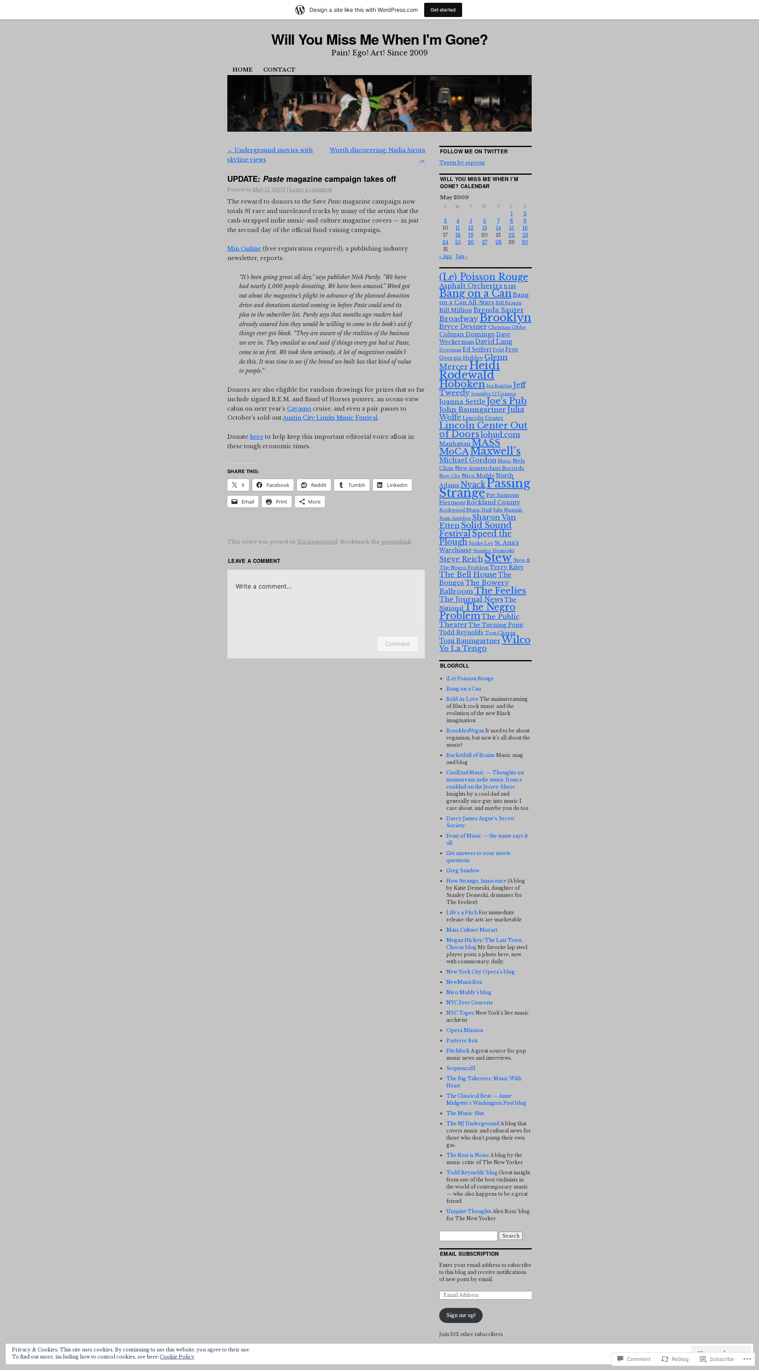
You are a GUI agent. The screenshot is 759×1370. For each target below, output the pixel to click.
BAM (510, 286)
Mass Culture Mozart (471, 930)
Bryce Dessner (463, 326)
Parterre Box (462, 1041)
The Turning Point (495, 624)
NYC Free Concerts (469, 1003)
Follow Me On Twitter (474, 151)
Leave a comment (310, 189)
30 (525, 242)
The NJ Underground (472, 1124)
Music (505, 461)
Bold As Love (462, 699)
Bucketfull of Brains (470, 755)
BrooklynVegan (465, 731)
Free (511, 349)
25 (458, 242)
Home (242, 69)
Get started (443, 10)
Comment (397, 643)
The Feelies (500, 590)
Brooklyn (505, 317)
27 (484, 242)
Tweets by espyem (462, 163)
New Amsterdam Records (489, 468)
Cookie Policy (177, 1357)
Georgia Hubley (461, 358)
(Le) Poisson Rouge (483, 277)
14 (498, 228)
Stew (498, 558)
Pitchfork (458, 1051)
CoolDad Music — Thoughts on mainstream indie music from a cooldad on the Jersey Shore (485, 780)
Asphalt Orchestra (470, 286)
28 (498, 242)
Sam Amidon (455, 518)
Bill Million (455, 310)
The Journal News (471, 599)
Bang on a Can (475, 293)
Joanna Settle (462, 402)
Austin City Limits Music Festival (330, 417)
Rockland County (493, 502)
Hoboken (462, 384)
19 (471, 235)
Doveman (450, 350)
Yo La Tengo (463, 648)
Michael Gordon (468, 460)
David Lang (493, 341)
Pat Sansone (502, 495)
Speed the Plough (475, 538)
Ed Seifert (477, 349)
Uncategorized (317, 541)
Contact (279, 69)
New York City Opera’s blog (480, 972)
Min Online (244, 248)
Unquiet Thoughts (468, 1211)
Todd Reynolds (461, 632)
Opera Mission (464, 1030)
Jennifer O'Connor (493, 393)
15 (511, 228)
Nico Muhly (478, 476)
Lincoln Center (483, 418)
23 (525, 235)
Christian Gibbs (507, 327)
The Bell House (468, 574)
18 (458, 235)
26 (471, 242)
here (256, 436)
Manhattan (454, 443)
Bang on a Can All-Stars (484, 298)
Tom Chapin (500, 633)
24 (445, 242)
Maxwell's (495, 451)
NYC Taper (460, 1013)
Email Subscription (469, 1253)
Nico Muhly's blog (468, 992)
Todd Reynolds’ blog (472, 1173)
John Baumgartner (472, 409)
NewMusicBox (464, 982)
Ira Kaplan (499, 386)
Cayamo (299, 408)
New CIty (450, 476)
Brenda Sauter (498, 310)
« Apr (445, 256)
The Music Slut (465, 1113)
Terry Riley (507, 567)
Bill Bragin (508, 303)
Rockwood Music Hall (465, 510)
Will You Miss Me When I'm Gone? (379, 38)
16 (525, 228)
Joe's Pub (507, 400)
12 (471, 228)
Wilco (516, 639)
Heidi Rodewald (469, 370)
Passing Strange (485, 488)
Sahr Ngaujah (507, 510)
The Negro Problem (477, 611)
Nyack (473, 484)
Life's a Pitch (462, 912)
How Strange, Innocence (476, 881)
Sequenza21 (461, 1068)
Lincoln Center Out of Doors (483, 430)
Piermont (452, 503)
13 (484, 228)
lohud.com (500, 434)
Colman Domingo (467, 334)
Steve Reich (461, 559)
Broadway (458, 318)
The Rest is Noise (467, 1155)
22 (511, 235)
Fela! (498, 350)
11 (458, 228)
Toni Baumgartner (469, 641)
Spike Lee (480, 543)
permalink (396, 541)
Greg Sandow (463, 871)
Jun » (462, 256)
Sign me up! (461, 1315)
